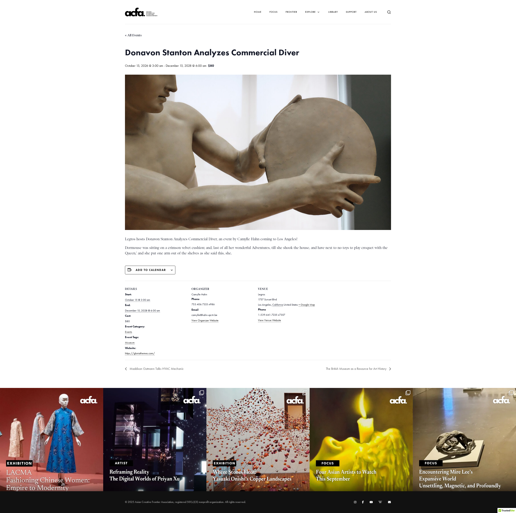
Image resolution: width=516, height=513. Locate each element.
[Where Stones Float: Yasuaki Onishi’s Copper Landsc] (258, 439)
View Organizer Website (204, 320)
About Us (371, 11)
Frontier (291, 11)
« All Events (133, 35)
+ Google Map (307, 304)
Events (128, 332)
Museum (130, 342)
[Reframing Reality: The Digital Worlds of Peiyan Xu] (154, 439)
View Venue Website (269, 320)
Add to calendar (151, 270)
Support (351, 11)
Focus (273, 11)
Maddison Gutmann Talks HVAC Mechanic (156, 369)
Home (257, 11)
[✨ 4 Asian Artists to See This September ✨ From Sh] (361, 439)
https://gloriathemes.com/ (140, 353)
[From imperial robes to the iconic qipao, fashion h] (51, 439)
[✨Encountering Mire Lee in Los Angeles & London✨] (464, 439)
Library (333, 11)
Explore (310, 11)
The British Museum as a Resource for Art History (356, 369)
